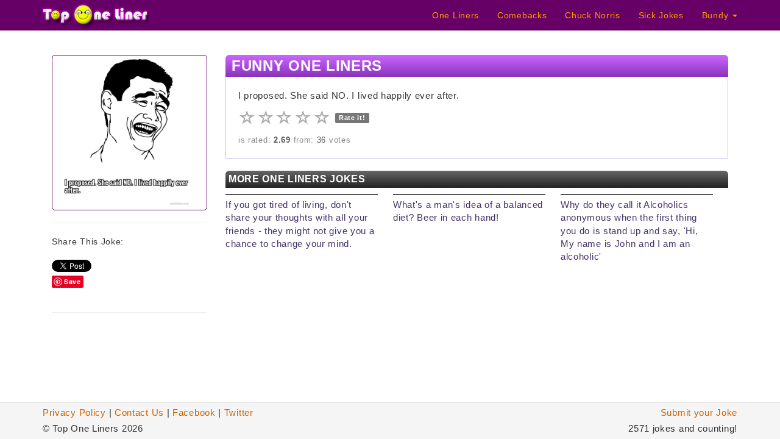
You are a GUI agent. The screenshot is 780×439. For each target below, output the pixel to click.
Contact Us (139, 412)
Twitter (239, 412)
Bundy (716, 15)
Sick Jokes (661, 15)
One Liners (455, 15)
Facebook (194, 412)
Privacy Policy (74, 412)
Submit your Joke (699, 412)
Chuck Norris (592, 15)
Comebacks (522, 15)
